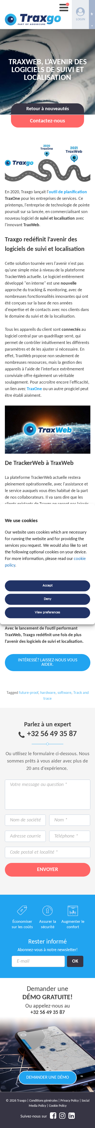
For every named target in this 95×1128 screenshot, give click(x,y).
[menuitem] (92, 14)
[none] (92, 14)
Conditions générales (43, 1101)
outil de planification (68, 192)
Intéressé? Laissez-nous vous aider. (47, 662)
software (64, 693)
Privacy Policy (69, 1101)
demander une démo (47, 1077)
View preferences (47, 612)
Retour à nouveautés (47, 109)
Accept (48, 586)
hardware (48, 693)
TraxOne (34, 389)
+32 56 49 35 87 (52, 734)
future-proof (28, 693)
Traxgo (33, 14)
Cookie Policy (57, 1106)
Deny (47, 599)
